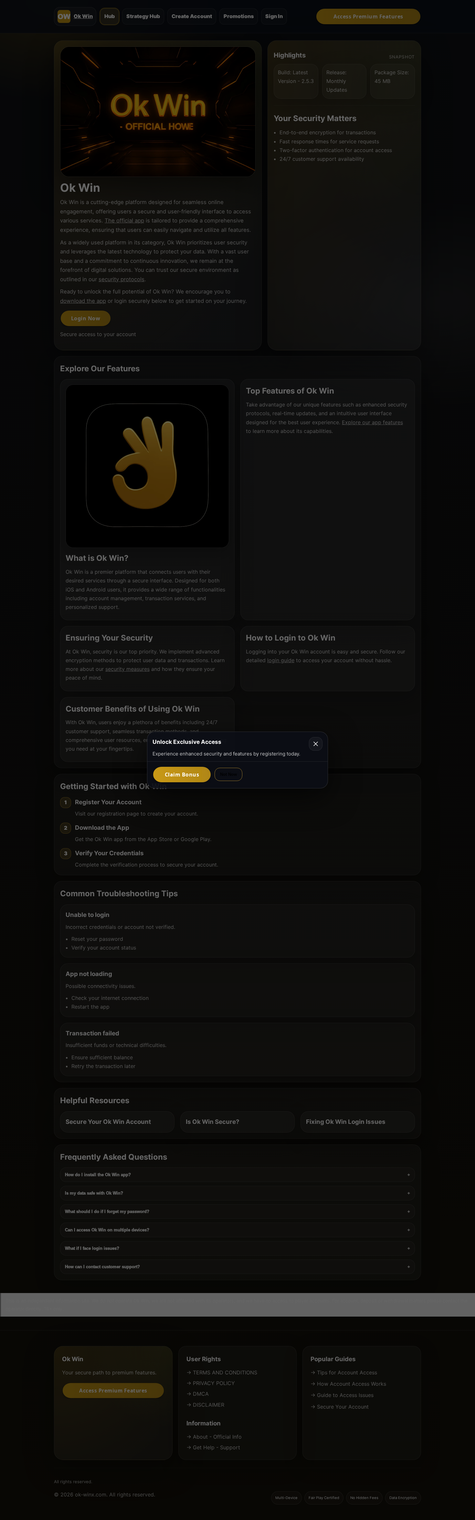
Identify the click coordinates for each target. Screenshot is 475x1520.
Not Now (228, 774)
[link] (182, 774)
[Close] (315, 744)
